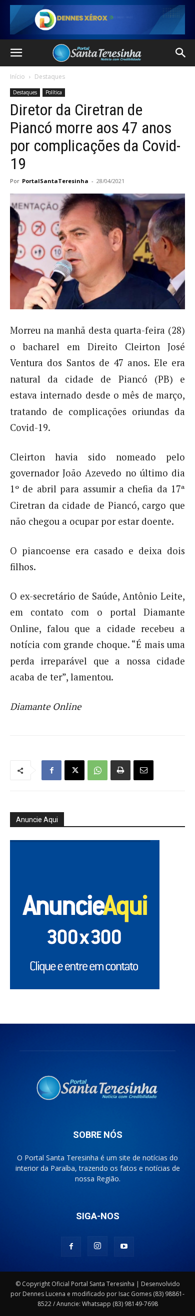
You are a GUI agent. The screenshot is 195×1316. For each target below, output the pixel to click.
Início (17, 76)
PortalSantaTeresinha (55, 181)
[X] (74, 770)
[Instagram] (98, 1246)
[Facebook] (52, 770)
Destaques (49, 76)
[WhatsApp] (98, 770)
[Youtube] (124, 1247)
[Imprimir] (120, 770)
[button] (16, 52)
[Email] (144, 770)
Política (54, 92)
